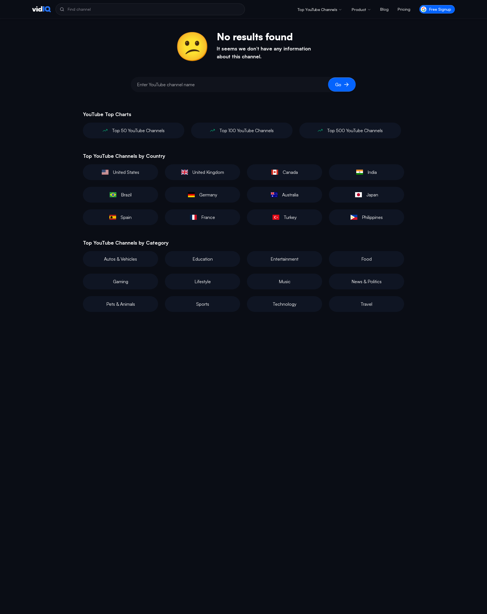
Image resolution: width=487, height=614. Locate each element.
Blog (384, 9)
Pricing (404, 9)
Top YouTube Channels (317, 9)
